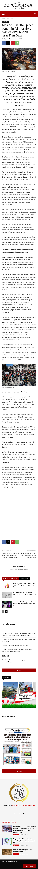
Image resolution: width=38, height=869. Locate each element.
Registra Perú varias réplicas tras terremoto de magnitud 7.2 (24, 593)
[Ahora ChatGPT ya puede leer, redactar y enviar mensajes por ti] (7, 604)
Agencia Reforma (9, 38)
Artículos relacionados (10, 578)
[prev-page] (3, 611)
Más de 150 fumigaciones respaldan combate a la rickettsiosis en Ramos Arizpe (17, 650)
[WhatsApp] (17, 43)
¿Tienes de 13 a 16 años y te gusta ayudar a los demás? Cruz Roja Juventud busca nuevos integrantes (19, 634)
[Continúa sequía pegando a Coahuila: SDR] (7, 852)
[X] (8, 43)
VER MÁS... (19, 670)
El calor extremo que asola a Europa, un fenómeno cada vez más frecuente (10, 555)
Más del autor (24, 578)
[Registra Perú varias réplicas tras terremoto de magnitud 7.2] (7, 595)
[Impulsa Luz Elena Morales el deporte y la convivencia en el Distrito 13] (7, 841)
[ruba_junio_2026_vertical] (19, 707)
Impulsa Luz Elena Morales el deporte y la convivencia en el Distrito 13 (18, 640)
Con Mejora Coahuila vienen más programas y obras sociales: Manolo (18, 661)
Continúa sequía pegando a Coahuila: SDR (15, 645)
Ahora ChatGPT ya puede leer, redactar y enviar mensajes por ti (24, 603)
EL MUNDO (10, 18)
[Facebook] (4, 43)
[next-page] (6, 611)
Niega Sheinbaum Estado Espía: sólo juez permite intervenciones (28, 555)
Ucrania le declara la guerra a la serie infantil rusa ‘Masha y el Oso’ (24, 585)
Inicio (3, 18)
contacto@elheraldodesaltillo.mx (23, 805)
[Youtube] (24, 813)
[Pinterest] (13, 43)
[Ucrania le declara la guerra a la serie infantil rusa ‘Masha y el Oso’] (7, 586)
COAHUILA (16, 854)
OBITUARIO (5, 656)
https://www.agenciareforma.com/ (19, 569)
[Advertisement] (19, 514)
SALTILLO (16, 834)
